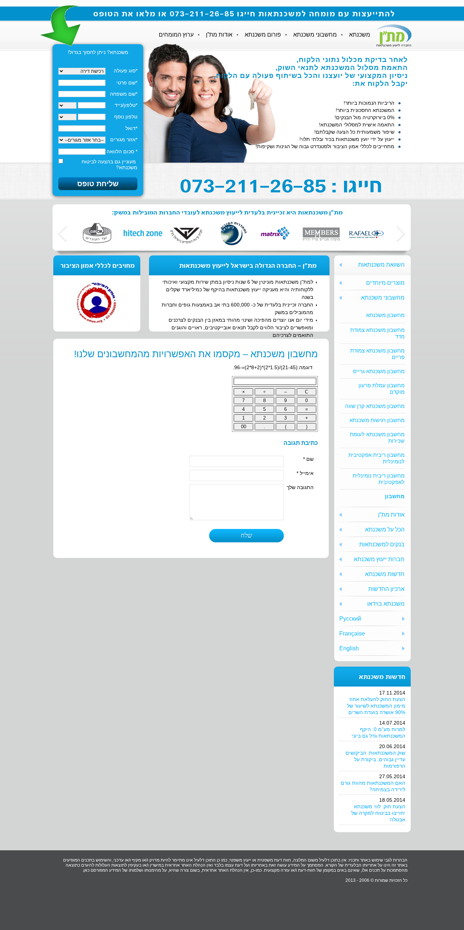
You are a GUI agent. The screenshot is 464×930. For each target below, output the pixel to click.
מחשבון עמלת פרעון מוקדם (382, 388)
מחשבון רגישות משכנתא (377, 420)
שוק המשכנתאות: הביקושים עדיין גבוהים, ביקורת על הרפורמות (375, 759)
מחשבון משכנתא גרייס (379, 371)
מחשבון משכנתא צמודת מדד (377, 333)
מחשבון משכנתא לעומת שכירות (377, 437)
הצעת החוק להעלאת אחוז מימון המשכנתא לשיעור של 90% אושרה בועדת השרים (376, 705)
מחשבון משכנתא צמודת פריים (377, 353)
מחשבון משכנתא (385, 315)
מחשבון (395, 496)
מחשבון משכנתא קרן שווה (375, 406)
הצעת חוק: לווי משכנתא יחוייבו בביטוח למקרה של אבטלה (378, 813)
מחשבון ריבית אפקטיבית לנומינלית (376, 458)
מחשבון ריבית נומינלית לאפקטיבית (379, 478)
